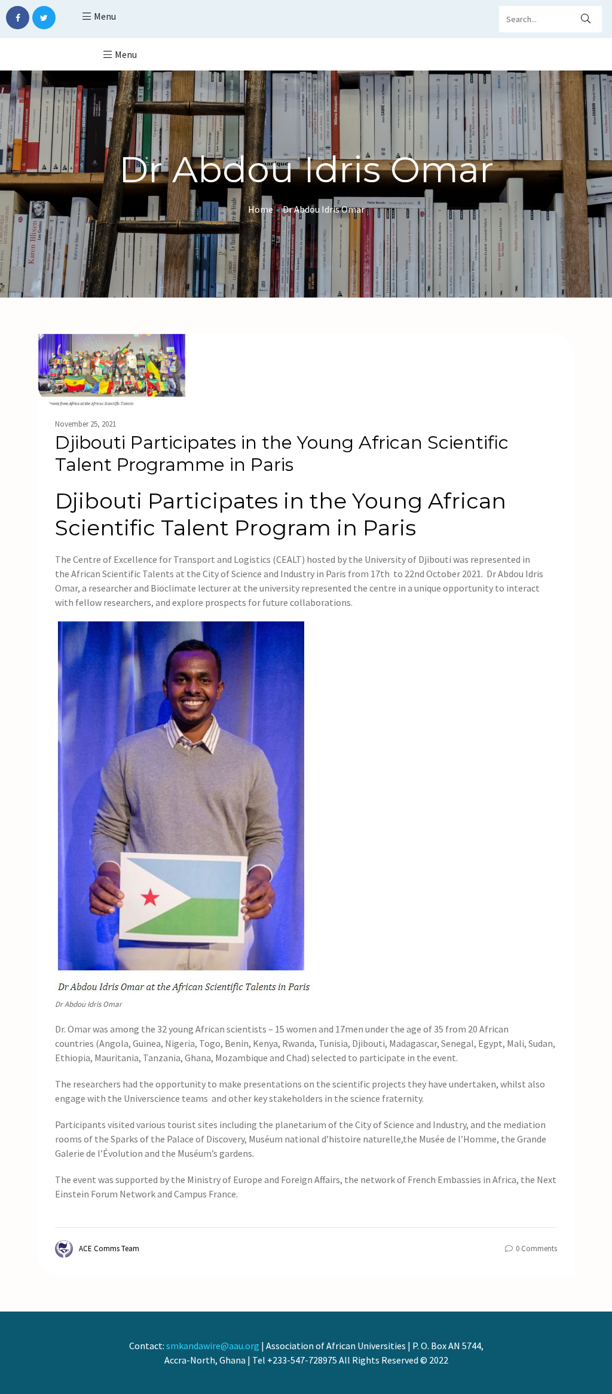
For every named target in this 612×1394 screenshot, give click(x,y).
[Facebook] (17, 17)
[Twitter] (44, 17)
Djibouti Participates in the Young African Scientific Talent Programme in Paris (282, 453)
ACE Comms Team (109, 1248)
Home (260, 209)
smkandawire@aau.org (212, 1346)
